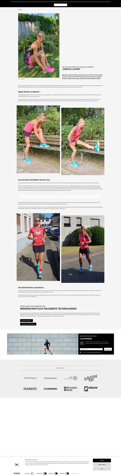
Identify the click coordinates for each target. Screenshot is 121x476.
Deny (102, 468)
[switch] (45, 473)
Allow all (102, 460)
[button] (108, 349)
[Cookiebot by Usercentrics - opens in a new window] (16, 473)
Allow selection (102, 464)
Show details (74, 473)
